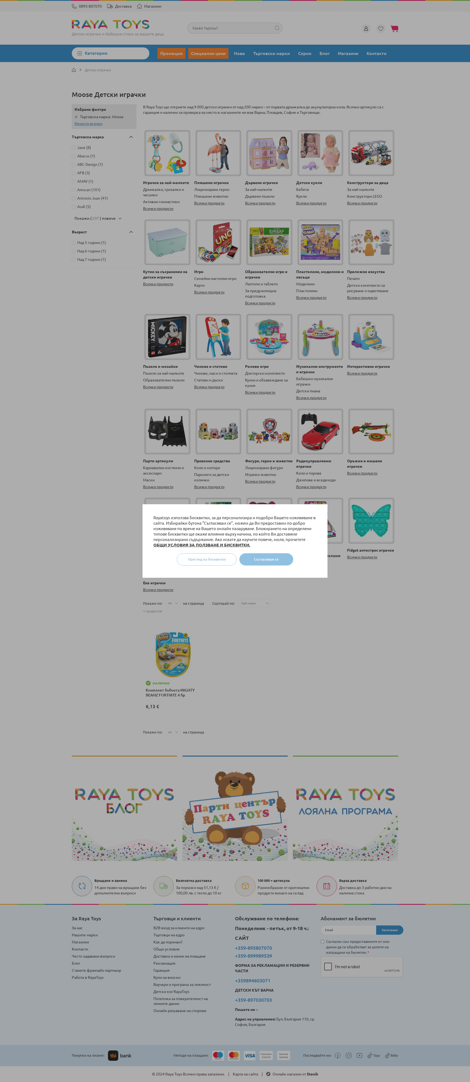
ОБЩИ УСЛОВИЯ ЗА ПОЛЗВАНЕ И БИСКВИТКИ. (201, 545)
